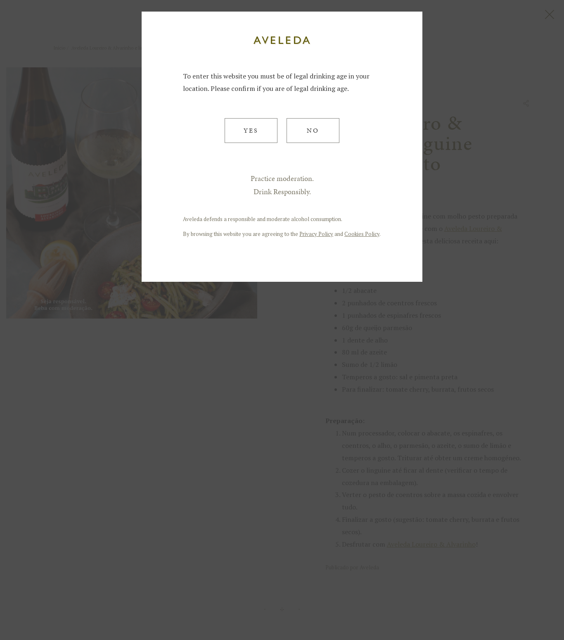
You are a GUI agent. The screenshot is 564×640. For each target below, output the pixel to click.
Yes (251, 130)
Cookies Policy (361, 234)
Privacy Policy (316, 234)
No (313, 130)
